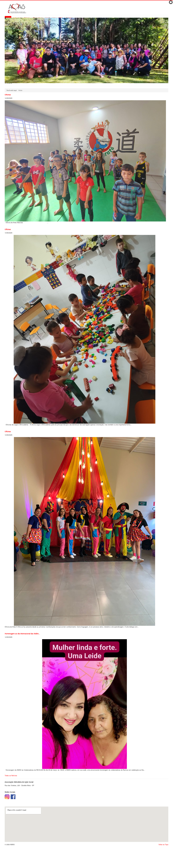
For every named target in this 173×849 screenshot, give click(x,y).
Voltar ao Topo (163, 844)
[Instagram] (7, 796)
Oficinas (8, 95)
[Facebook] (13, 796)
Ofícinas (8, 229)
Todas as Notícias (11, 775)
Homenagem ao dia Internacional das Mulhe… (22, 633)
